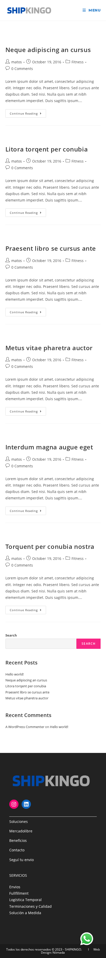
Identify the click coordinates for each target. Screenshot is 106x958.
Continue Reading (28, 114)
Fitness (78, 61)
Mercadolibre (20, 831)
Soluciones (18, 821)
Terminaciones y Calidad (30, 906)
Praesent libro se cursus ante (50, 248)
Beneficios (18, 840)
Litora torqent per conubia (46, 149)
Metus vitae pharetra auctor (49, 348)
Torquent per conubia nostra (49, 546)
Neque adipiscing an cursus (48, 49)
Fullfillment (19, 893)
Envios (14, 886)
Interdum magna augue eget (49, 447)
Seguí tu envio (21, 859)
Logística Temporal (25, 899)
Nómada (58, 952)
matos (16, 61)
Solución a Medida (25, 912)
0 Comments (22, 68)
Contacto (16, 850)
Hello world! (14, 674)
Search (11, 635)
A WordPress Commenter (24, 726)
